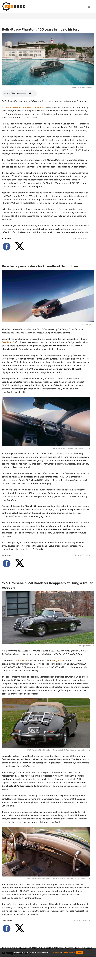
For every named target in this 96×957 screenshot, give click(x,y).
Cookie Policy (56, 952)
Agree (80, 952)
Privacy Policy (69, 952)
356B (20, 660)
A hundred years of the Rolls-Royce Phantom (24, 107)
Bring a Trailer (58, 660)
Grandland (7, 342)
